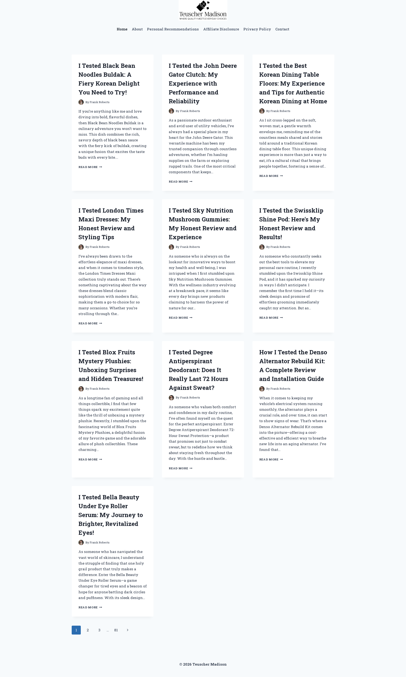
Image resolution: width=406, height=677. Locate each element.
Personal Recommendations (173, 29)
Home (122, 29)
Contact (282, 29)
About (137, 29)
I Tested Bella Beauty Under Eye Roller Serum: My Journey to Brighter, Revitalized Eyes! (110, 514)
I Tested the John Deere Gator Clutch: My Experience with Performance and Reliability (203, 83)
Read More (90, 167)
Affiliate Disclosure (221, 29)
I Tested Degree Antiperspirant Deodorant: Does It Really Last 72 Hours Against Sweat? (198, 370)
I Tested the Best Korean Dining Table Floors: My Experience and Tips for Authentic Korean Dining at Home (293, 83)
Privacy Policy (257, 29)
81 (116, 630)
